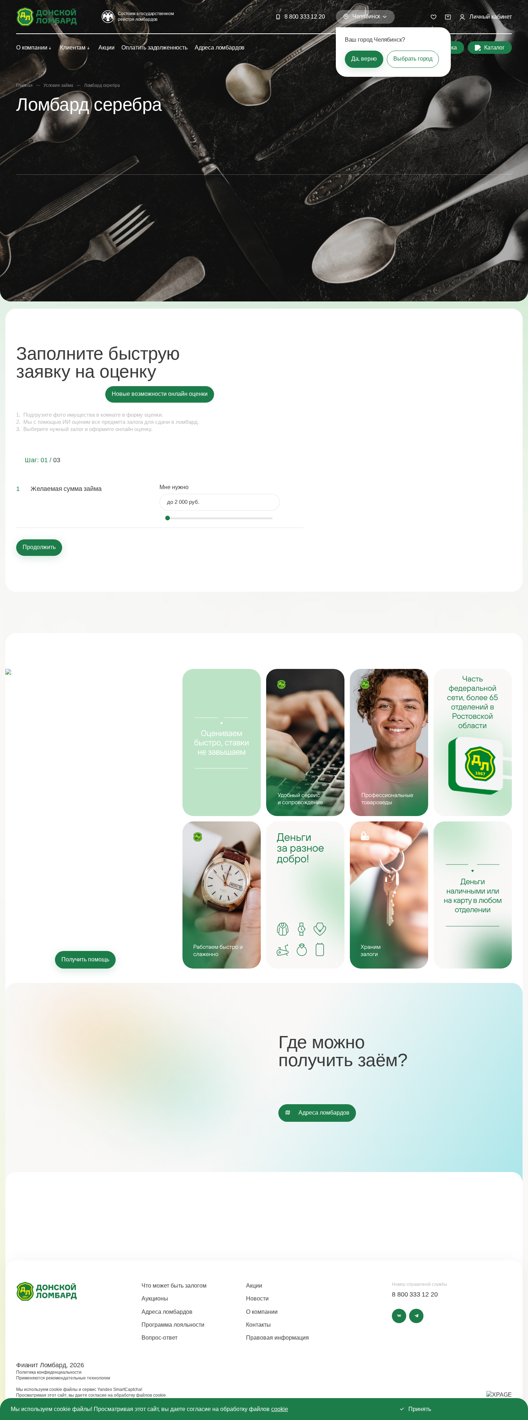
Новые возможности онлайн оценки (160, 394)
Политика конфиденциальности (49, 1372)
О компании (31, 47)
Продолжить (39, 547)
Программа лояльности (173, 1325)
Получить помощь (85, 959)
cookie (279, 1409)
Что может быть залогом (174, 1286)
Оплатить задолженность (154, 47)
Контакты (258, 1325)
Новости (257, 1298)
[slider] (167, 518)
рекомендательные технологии (78, 1378)
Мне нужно (174, 487)
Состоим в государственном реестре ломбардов (146, 16)
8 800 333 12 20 (304, 17)
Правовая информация (277, 1338)
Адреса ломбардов (220, 47)
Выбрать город (412, 59)
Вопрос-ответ (159, 1338)
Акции (106, 47)
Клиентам (72, 47)
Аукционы (155, 1298)
